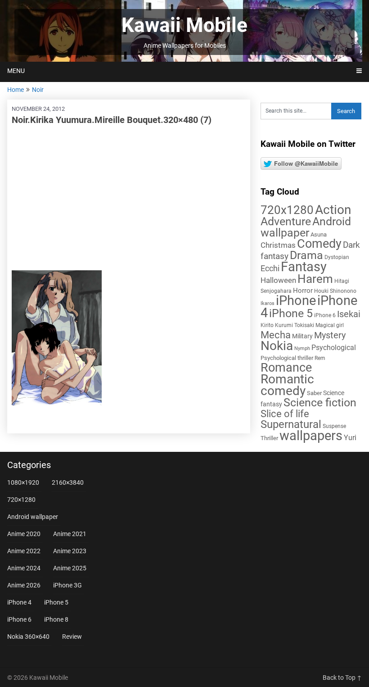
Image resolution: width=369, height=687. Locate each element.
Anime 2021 (69, 533)
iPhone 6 (325, 315)
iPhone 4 (19, 602)
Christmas (278, 245)
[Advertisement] (129, 198)
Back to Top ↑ (342, 677)
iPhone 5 (291, 313)
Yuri (350, 437)
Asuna (318, 234)
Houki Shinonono (335, 291)
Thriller (269, 438)
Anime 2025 (69, 568)
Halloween (278, 280)
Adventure (286, 221)
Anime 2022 (23, 551)
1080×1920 (23, 482)
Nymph (302, 348)
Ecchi (270, 268)
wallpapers (310, 435)
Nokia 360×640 (28, 636)
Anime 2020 (23, 533)
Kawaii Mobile (185, 25)
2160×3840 (68, 482)
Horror (303, 291)
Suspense (334, 426)
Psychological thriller (287, 358)
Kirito (267, 325)
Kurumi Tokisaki (294, 325)
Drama (306, 255)
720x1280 (287, 210)
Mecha (276, 335)
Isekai (348, 314)
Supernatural (291, 424)
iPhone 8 (56, 619)
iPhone (296, 300)
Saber (314, 393)
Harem (315, 279)
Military (302, 336)
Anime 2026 (23, 585)
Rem (320, 358)
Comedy (319, 244)
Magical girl (329, 325)
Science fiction (320, 402)
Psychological (333, 347)
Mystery (330, 335)
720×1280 (21, 499)
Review (72, 636)
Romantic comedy (287, 385)
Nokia (277, 345)
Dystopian (336, 257)
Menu (16, 70)
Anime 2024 (23, 568)
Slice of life (285, 413)
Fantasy (304, 266)
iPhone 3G (67, 585)
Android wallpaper (306, 227)
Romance (286, 367)
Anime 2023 (69, 551)
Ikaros (267, 303)
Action (333, 209)
